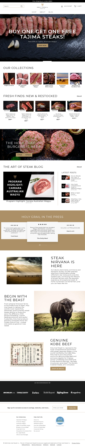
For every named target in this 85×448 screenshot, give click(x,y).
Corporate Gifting (38, 429)
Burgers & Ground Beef (22, 427)
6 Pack (20, 155)
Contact (59, 444)
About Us (36, 419)
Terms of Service (36, 444)
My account (37, 431)
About (42, 12)
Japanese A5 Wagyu (21, 419)
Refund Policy (26, 444)
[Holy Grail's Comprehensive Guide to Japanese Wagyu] (66, 186)
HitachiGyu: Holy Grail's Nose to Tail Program (76, 200)
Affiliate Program (38, 423)
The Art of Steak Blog (39, 427)
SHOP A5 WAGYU (58, 368)
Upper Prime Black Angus (23, 425)
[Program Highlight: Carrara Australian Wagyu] (28, 186)
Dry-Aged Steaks (20, 432)
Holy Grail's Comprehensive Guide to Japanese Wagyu (76, 186)
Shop (34, 12)
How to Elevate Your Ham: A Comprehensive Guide (76, 178)
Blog (51, 12)
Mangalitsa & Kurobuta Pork (23, 431)
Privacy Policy (76, 443)
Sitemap (52, 444)
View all (79, 96)
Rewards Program (38, 421)
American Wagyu (21, 421)
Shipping (45, 444)
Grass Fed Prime (20, 429)
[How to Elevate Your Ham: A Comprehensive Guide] (66, 177)
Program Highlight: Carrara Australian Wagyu (28, 201)
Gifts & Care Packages (22, 434)
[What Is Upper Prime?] (66, 194)
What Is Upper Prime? (75, 193)
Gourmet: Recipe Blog (39, 425)
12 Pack (28, 155)
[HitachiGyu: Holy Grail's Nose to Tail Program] (66, 200)
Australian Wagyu (21, 423)
